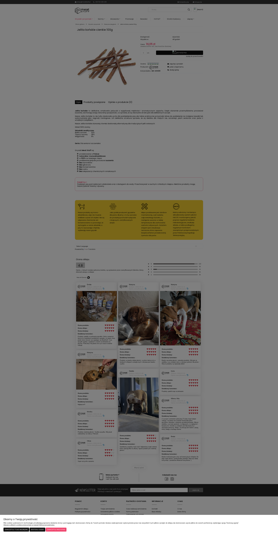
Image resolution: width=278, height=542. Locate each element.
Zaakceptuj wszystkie (56, 529)
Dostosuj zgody (37, 529)
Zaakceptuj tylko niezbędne (16, 529)
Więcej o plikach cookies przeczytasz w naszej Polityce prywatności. (29, 525)
